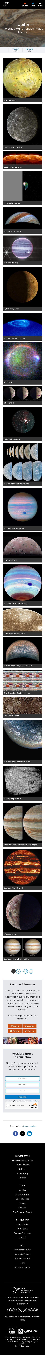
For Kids (22, 1178)
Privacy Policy (34, 1101)
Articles (22, 1190)
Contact (22, 1237)
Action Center (22, 1224)
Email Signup (22, 1228)
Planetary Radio (23, 1194)
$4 (15, 1025)
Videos (22, 1203)
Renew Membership (22, 1249)
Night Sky (23, 1169)
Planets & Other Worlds (22, 1160)
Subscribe (22, 1097)
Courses (22, 1207)
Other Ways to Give (22, 1267)
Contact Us (26, 1316)
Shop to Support (22, 1258)
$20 (14, 1031)
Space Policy (22, 1173)
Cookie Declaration (22, 1346)
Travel (22, 1263)
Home (25, 1126)
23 (25, 971)
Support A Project (22, 1254)
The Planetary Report (22, 1212)
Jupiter (33, 1126)
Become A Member (22, 1233)
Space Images (22, 1199)
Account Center (12, 1316)
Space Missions (22, 1164)
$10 (29, 1025)
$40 (29, 1031)
